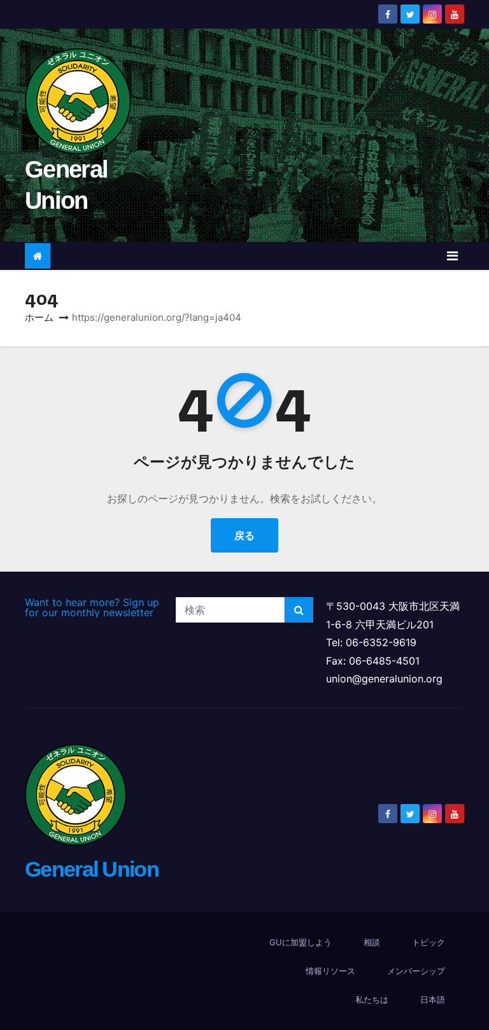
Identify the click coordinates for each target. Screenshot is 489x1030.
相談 (372, 942)
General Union (92, 869)
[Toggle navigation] (452, 255)
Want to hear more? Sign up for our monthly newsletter (92, 607)
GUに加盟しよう (300, 942)
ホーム (39, 317)
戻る (244, 535)
